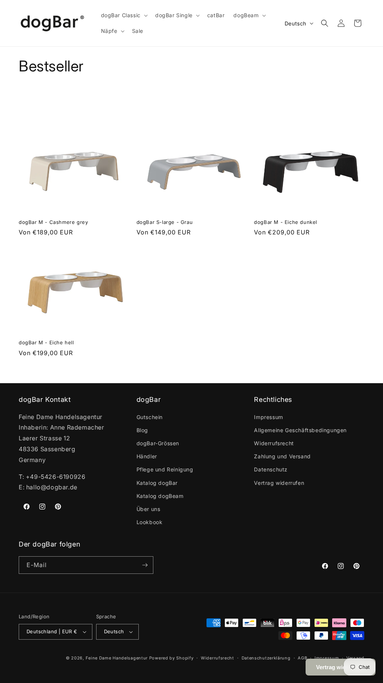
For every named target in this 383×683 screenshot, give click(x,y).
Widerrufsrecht (274, 443)
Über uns (148, 509)
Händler (147, 456)
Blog (142, 430)
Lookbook (150, 522)
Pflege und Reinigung (165, 469)
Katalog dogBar (157, 483)
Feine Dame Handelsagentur (117, 658)
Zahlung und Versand (282, 456)
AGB (302, 658)
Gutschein (150, 417)
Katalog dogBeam (160, 496)
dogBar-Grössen (158, 443)
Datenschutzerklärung (266, 658)
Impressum (268, 417)
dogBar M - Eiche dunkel (285, 222)
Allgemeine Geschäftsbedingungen (300, 430)
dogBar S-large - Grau (165, 222)
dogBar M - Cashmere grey (53, 222)
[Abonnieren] (145, 565)
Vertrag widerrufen (279, 483)
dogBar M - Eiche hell (46, 342)
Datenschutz (271, 469)
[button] (123, 15)
